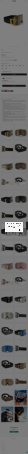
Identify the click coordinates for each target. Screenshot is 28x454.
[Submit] (19, 230)
